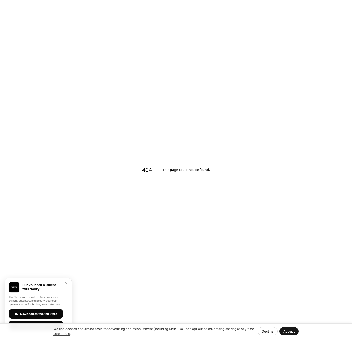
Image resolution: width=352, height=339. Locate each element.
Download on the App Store (38, 314)
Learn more (61, 334)
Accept (289, 331)
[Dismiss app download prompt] (66, 283)
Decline (267, 331)
